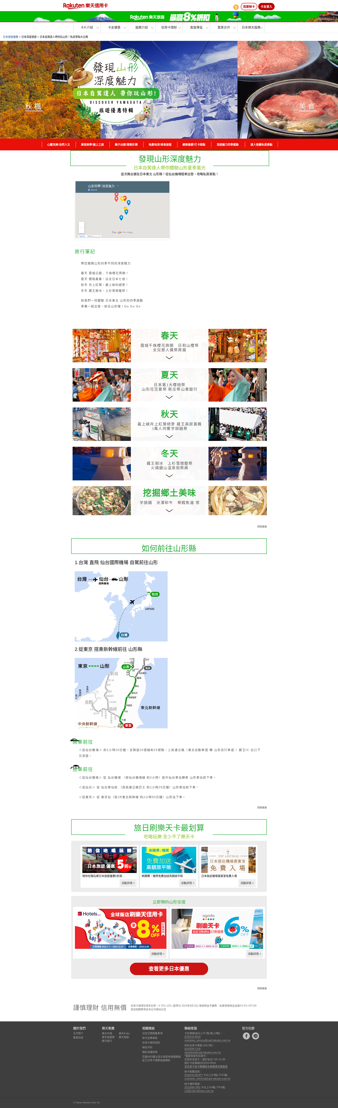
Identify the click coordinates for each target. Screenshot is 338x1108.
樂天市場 (107, 1033)
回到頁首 (262, 526)
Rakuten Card (85, 6)
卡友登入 (266, 6)
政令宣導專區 (149, 1037)
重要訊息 (78, 1037)
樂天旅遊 (124, 1037)
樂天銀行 (107, 1040)
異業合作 (224, 27)
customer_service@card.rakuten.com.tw (207, 1040)
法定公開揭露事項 (152, 1033)
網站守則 (147, 1047)
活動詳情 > (128, 883)
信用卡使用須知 (151, 1042)
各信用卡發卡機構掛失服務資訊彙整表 (206, 1066)
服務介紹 (141, 27)
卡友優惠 (114, 27)
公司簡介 (78, 1033)
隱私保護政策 (149, 1052)
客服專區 (196, 27)
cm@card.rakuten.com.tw (199, 1090)
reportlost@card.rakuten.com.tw (202, 1052)
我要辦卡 (249, 6)
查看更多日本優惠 (169, 969)
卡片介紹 (87, 27)
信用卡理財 (169, 27)
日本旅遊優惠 (10, 36)
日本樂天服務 (251, 27)
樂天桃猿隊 (108, 1037)
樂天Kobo (124, 1033)
